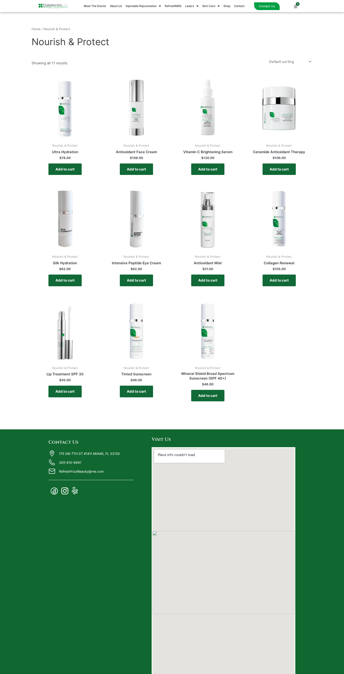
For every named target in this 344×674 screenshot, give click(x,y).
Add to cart (65, 169)
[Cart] (295, 6)
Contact (239, 6)
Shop (226, 6)
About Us (116, 6)
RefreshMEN (173, 6)
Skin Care (208, 6)
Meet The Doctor (95, 6)
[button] (143, 6)
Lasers (189, 6)
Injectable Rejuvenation (141, 6)
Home (36, 29)
